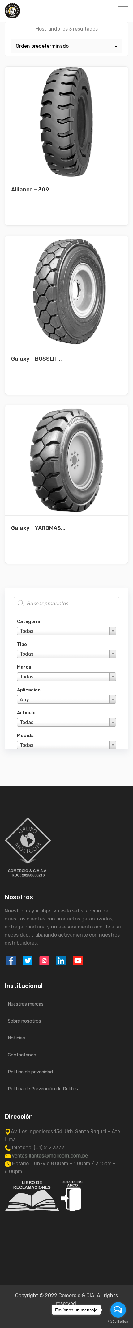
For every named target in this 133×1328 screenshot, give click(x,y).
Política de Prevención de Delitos (43, 1089)
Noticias (16, 1038)
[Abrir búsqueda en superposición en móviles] (66, 603)
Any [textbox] (24, 700)
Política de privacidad (30, 1072)
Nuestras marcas (26, 1004)
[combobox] (66, 631)
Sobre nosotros (24, 1021)
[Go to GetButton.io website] (118, 1322)
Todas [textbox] (26, 631)
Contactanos (22, 1055)
